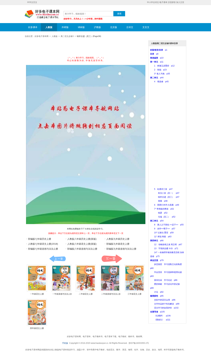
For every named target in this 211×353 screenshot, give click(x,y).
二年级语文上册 (86, 294)
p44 (157, 78)
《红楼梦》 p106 (160, 316)
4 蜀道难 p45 (159, 81)
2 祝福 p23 (158, 70)
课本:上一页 (57, 259)
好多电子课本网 (42, 14)
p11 (156, 62)
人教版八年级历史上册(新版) (82, 239)
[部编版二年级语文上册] (86, 278)
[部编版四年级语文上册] (37, 312)
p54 (157, 221)
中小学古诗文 (153, 2)
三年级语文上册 (134, 294)
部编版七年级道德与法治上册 (43, 248)
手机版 (65, 343)
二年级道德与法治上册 (111, 294)
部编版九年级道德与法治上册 (121, 248)
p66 (157, 240)
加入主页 (180, 2)
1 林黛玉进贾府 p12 (162, 66)
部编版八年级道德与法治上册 (82, 248)
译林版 (81, 27)
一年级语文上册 (37, 294)
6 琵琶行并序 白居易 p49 (164, 205)
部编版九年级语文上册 (117, 244)
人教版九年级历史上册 (117, 239)
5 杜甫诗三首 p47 (161, 189)
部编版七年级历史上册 (39, 239)
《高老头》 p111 (160, 320)
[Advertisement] (86, 48)
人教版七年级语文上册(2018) (43, 244)
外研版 (65, 27)
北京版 (113, 27)
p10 (157, 58)
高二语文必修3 (67, 36)
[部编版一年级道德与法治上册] (61, 278)
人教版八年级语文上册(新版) (82, 244)
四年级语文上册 (37, 328)
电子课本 (163, 2)
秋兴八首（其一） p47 (164, 193)
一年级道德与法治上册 (62, 294)
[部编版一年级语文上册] (37, 278)
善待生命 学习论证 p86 (163, 280)
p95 (157, 296)
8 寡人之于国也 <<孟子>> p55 (167, 225)
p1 (158, 50)
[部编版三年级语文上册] (134, 278)
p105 (157, 312)
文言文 (145, 27)
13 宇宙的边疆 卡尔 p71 (164, 248)
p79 (157, 260)
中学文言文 (32, 2)
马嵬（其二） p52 (162, 217)
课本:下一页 (111, 259)
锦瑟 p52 (158, 213)
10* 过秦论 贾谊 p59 (162, 232)
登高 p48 (158, 201)
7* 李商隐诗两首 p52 (162, 209)
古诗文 (129, 27)
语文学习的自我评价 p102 (164, 308)
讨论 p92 (157, 292)
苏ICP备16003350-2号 (139, 343)
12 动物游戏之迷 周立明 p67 (166, 244)
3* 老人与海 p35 (160, 74)
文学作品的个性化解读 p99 (164, 304)
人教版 (48, 27)
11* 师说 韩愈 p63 (160, 236)
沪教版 (97, 27)
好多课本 (32, 27)
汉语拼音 (172, 2)
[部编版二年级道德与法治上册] (110, 278)
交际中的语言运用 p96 (162, 300)
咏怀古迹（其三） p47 (164, 197)
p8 (154, 54)
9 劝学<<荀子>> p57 (162, 229)
